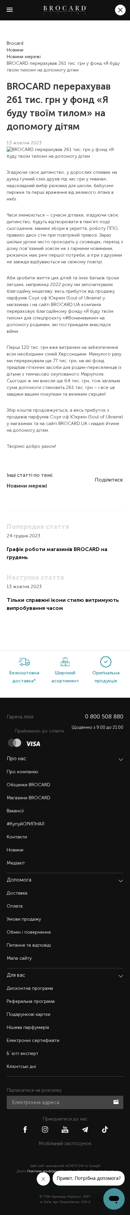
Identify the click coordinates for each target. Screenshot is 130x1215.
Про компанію (22, 772)
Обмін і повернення (29, 932)
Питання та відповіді (29, 945)
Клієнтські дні (21, 1066)
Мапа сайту (19, 958)
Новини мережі (24, 56)
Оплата (15, 906)
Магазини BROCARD (28, 798)
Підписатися (116, 1101)
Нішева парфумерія (28, 1027)
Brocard (15, 43)
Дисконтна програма (30, 988)
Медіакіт (16, 863)
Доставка (17, 893)
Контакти (17, 837)
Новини (15, 50)
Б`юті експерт (22, 1053)
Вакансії (15, 811)
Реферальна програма (31, 1001)
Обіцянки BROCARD (28, 785)
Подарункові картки (28, 1014)
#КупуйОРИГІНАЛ (25, 824)
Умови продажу (24, 919)
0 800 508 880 (104, 716)
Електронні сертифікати (33, 1040)
